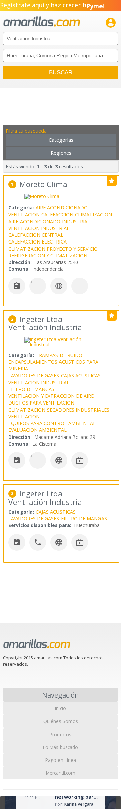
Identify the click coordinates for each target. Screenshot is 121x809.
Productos (60, 734)
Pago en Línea (60, 760)
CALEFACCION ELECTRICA (37, 241)
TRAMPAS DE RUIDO (59, 355)
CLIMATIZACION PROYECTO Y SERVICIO (53, 249)
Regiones (61, 153)
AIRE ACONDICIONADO (62, 207)
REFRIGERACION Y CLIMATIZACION (47, 255)
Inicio (60, 708)
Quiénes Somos (60, 721)
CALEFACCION (57, 214)
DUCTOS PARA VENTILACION (41, 402)
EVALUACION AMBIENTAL (37, 430)
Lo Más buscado (60, 747)
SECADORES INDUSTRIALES (78, 410)
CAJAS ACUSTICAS (81, 375)
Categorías (61, 140)
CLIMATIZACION (93, 214)
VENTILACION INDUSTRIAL (38, 228)
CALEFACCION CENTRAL (35, 235)
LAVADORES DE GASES (33, 375)
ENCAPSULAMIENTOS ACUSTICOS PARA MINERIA (53, 365)
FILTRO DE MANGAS (31, 389)
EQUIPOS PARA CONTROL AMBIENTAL (52, 423)
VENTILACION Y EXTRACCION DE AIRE (51, 396)
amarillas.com (41, 21)
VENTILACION (24, 214)
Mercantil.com (60, 773)
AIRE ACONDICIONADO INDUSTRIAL (49, 221)
